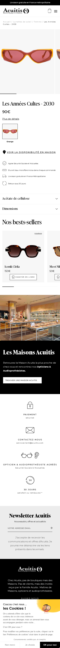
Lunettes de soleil (22, 22)
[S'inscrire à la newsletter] (51, 528)
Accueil (7, 22)
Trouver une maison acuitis (21, 380)
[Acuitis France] (12, 11)
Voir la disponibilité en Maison (31, 152)
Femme (38, 22)
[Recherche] (55, 11)
